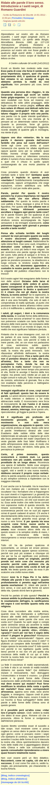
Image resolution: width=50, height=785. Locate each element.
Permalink (17, 18)
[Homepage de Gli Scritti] (15, 782)
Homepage (28, 18)
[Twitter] (19, 25)
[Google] (14, 25)
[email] (4, 25)
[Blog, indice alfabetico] (14, 779)
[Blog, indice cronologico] (15, 775)
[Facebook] (9, 25)
